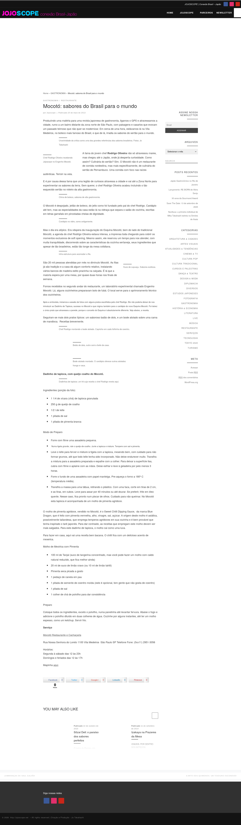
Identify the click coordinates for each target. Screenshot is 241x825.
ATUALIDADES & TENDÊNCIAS (181, 248)
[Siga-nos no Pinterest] (196, 101)
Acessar (194, 367)
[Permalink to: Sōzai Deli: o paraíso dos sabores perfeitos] (57, 737)
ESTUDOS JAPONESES (185, 293)
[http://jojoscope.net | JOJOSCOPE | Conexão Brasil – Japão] (39, 12)
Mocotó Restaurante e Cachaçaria (62, 635)
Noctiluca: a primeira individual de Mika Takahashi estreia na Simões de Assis (183, 215)
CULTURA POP (190, 258)
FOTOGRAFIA (191, 298)
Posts (193, 372)
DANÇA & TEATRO (188, 273)
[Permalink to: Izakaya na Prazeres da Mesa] (115, 737)
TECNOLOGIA (191, 338)
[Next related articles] (155, 715)
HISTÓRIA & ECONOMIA (185, 308)
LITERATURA (191, 313)
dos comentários (188, 377)
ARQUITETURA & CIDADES (183, 238)
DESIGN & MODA (189, 278)
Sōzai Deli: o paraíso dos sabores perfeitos (86, 736)
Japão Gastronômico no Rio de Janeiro (184, 182)
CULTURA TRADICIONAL (185, 263)
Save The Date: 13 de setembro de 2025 (182, 205)
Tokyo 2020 (191, 342)
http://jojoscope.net (19, 817)
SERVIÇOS (192, 333)
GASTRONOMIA (58, 93)
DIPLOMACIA (191, 283)
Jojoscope (51, 113)
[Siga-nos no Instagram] (191, 101)
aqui (55, 665)
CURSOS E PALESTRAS (185, 268)
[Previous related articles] (148, 715)
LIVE (195, 318)
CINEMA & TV (190, 253)
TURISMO (193, 347)
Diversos (192, 288)
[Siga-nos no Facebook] (186, 101)
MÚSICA (193, 323)
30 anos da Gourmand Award (185, 198)
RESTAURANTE (189, 328)
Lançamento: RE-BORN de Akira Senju (183, 191)
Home (45, 93)
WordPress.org (191, 382)
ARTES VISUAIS (189, 243)
